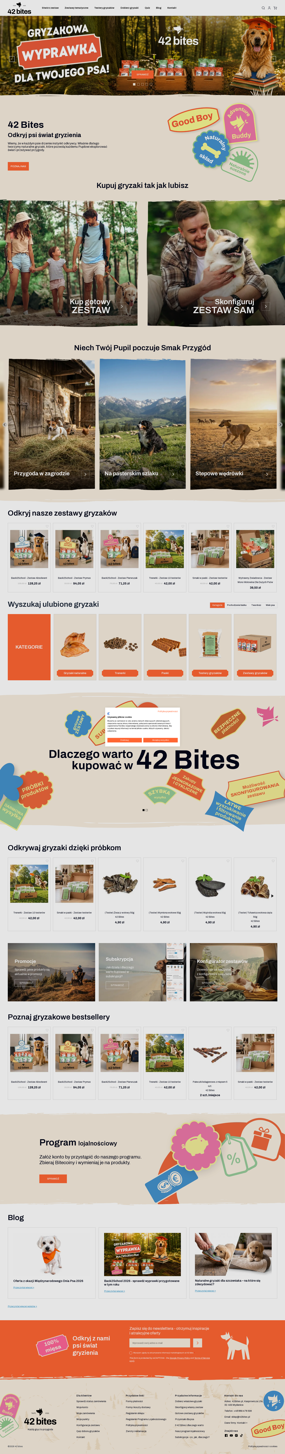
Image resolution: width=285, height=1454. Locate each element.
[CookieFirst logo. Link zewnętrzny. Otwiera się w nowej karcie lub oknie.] (108, 713)
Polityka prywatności (168, 711)
